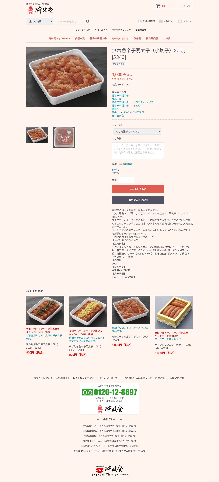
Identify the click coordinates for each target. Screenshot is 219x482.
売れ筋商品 (152, 38)
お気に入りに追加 (138, 200)
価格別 (137, 38)
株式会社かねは (90, 425)
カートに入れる (138, 189)
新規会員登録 (149, 21)
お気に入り (169, 21)
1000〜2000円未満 (134, 112)
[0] (158, 5)
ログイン (187, 21)
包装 (114, 164)
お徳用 (136, 105)
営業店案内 (140, 30)
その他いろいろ (120, 38)
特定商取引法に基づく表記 (138, 377)
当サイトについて (81, 30)
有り (116, 173)
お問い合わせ (177, 377)
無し (116, 169)
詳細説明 (127, 164)
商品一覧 (80, 38)
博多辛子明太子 (98, 38)
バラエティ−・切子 (143, 102)
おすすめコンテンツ (121, 30)
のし (114, 124)
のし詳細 (116, 138)
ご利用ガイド (101, 30)
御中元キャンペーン (59, 38)
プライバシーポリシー (109, 377)
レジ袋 (166, 38)
